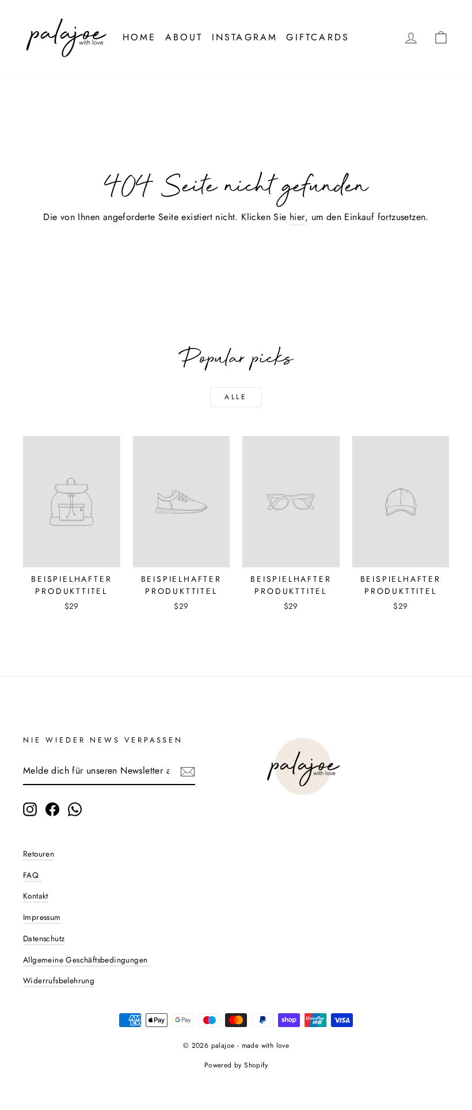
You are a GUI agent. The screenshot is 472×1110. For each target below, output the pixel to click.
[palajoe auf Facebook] (52, 809)
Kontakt (35, 895)
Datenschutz (43, 938)
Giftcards (317, 37)
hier (297, 216)
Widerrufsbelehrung (58, 980)
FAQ (32, 875)
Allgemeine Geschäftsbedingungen (86, 959)
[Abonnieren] (187, 771)
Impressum (42, 917)
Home (140, 37)
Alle (235, 397)
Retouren (38, 853)
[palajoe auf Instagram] (30, 809)
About (184, 37)
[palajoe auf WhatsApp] (75, 809)
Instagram (245, 37)
